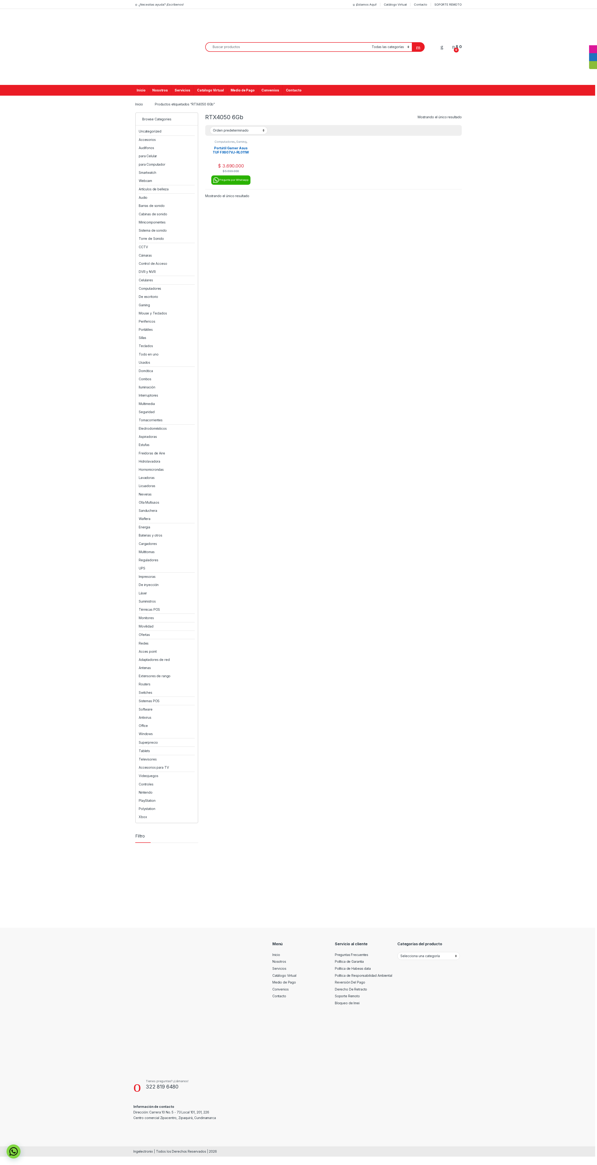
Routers (144, 684)
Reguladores (148, 560)
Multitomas (147, 552)
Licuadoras (147, 486)
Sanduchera (148, 511)
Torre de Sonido (151, 239)
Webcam (145, 181)
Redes (144, 643)
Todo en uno (148, 354)
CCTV (143, 247)
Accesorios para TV (154, 767)
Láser (143, 593)
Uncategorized (150, 131)
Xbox (143, 817)
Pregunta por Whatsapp (234, 179)
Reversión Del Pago (350, 982)
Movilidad (146, 626)
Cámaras (145, 255)
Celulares (146, 280)
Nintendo (146, 792)
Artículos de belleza (154, 189)
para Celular (148, 156)
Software (146, 709)
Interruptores (148, 395)
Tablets (144, 751)
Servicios (182, 90)
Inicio (141, 90)
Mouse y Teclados (153, 313)
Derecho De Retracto (351, 989)
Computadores (225, 141)
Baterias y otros (150, 535)
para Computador (152, 164)
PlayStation (147, 800)
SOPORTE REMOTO (448, 4)
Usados (144, 362)
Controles (146, 784)
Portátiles (146, 329)
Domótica (146, 371)
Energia (144, 527)
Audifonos (146, 148)
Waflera (144, 519)
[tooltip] (593, 41)
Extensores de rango (154, 676)
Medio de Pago (243, 90)
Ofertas (144, 635)
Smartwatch (147, 172)
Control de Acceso (153, 263)
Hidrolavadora (149, 461)
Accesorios (147, 140)
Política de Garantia (349, 961)
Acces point (147, 651)
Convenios (270, 90)
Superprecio (148, 742)
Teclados (146, 346)
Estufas (144, 445)
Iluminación (147, 387)
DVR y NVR (147, 272)
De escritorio (148, 297)
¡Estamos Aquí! (366, 4)
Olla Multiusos (149, 502)
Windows (146, 734)
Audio (143, 197)
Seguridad (147, 412)
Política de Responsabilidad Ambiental (363, 975)
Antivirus (145, 717)
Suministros (147, 601)
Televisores (147, 759)
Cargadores (148, 544)
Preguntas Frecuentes (351, 955)
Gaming (241, 141)
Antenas (145, 668)
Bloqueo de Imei (347, 1003)
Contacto (420, 4)
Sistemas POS (149, 701)
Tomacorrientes (151, 420)
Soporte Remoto (347, 996)
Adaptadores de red (154, 660)
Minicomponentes (152, 222)
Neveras (145, 494)
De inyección (149, 585)
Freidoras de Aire (152, 453)
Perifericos (147, 321)
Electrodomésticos (153, 428)
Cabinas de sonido (153, 214)
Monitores (146, 618)
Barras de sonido (152, 206)
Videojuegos (148, 776)
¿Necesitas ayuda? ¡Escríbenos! (161, 4)
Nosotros (160, 90)
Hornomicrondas (151, 469)
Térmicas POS (149, 609)
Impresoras (147, 577)
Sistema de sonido (153, 230)
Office (143, 726)
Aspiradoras (148, 437)
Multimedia (147, 404)
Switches (145, 692)
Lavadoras (147, 478)
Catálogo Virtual (395, 4)
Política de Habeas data (353, 968)
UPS (142, 568)
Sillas (142, 338)
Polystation (147, 809)
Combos (145, 379)
